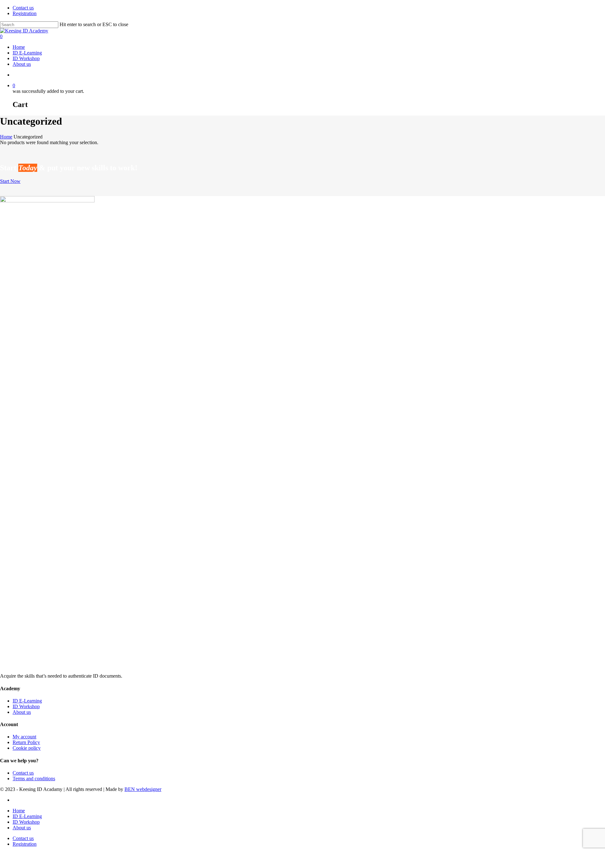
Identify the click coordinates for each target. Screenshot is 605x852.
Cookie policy (27, 748)
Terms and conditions (34, 778)
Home (6, 136)
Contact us (23, 773)
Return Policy (26, 742)
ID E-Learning (27, 700)
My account (24, 736)
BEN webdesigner (142, 789)
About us (22, 712)
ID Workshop (26, 706)
